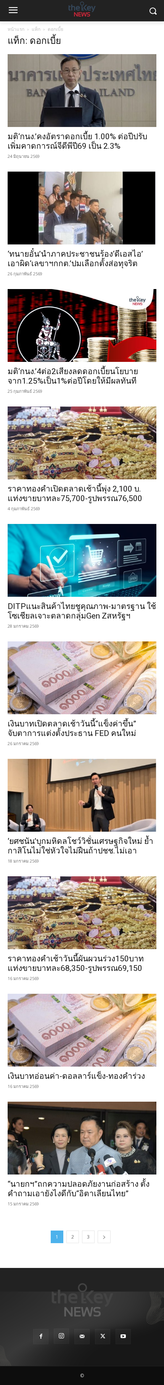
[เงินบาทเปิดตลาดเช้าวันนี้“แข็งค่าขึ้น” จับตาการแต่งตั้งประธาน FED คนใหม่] (82, 677)
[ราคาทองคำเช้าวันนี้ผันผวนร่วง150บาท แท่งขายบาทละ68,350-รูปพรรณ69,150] (82, 912)
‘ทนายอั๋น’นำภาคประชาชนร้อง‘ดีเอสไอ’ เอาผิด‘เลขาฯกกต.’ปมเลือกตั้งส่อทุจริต (75, 258)
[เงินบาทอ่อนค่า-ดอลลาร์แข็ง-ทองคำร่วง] (82, 1030)
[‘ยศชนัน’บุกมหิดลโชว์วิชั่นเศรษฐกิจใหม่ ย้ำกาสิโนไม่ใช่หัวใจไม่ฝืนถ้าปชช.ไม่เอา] (82, 795)
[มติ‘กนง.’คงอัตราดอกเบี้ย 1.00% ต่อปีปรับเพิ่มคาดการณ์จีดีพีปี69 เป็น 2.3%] (82, 90)
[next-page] (104, 1237)
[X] (102, 1336)
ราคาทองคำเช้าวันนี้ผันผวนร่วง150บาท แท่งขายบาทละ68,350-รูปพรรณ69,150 (76, 963)
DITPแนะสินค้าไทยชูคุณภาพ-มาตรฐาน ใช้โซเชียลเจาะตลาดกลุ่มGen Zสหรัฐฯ (82, 611)
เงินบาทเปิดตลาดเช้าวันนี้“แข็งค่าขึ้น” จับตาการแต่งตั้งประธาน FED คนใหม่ (72, 728)
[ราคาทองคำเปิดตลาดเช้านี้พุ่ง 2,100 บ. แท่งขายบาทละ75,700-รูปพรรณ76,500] (82, 443)
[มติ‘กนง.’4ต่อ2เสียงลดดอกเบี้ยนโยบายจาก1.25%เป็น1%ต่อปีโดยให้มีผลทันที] (82, 325)
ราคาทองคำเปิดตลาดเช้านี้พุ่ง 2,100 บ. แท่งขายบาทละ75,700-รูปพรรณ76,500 (75, 493)
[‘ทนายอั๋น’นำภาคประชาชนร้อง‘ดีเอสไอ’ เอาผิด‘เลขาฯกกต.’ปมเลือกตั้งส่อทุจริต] (82, 208)
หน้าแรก (16, 29)
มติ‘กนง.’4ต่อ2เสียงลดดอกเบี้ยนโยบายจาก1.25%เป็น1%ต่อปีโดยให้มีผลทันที (73, 376)
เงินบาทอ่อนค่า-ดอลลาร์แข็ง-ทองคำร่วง (76, 1076)
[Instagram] (61, 1336)
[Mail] (82, 1336)
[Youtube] (123, 1336)
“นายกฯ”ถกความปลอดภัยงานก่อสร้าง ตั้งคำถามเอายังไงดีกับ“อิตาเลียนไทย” (79, 1188)
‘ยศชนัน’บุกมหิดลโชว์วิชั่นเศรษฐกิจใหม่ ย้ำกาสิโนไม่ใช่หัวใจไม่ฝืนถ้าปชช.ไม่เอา (80, 846)
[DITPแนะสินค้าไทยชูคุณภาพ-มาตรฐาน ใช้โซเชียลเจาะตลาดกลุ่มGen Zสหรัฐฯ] (82, 560)
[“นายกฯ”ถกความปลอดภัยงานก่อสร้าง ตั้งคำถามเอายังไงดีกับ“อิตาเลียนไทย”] (82, 1138)
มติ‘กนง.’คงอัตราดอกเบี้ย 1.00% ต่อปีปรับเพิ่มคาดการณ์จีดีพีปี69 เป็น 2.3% (77, 141)
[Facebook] (40, 1336)
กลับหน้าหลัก (85, 1365)
